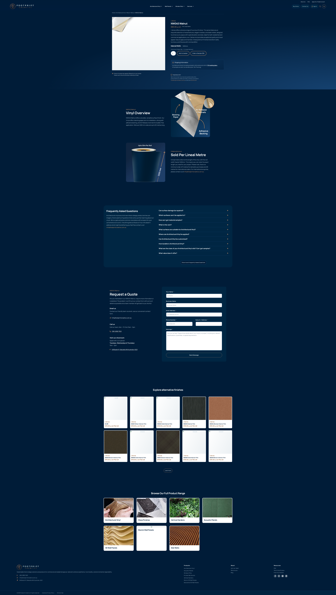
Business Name (171, 301)
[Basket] (324, 6)
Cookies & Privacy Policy (48, 593)
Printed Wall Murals (189, 575)
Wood (128, 12)
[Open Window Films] (184, 6)
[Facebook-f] (275, 576)
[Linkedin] (286, 576)
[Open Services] (193, 6)
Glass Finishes (144, 520)
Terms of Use (60, 593)
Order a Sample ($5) (198, 53)
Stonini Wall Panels (146, 530)
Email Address (171, 310)
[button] (168, 470)
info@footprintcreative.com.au (178, 80)
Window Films (188, 573)
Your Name (169, 292)
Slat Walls (175, 548)
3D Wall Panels (111, 548)
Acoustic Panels (210, 520)
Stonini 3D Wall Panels (190, 580)
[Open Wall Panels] (172, 6)
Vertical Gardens (178, 520)
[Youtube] (282, 576)
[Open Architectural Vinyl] (161, 6)
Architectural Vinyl (121, 12)
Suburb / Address (201, 320)
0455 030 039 (193, 80)
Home (113, 12)
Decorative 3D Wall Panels (191, 582)
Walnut (132, 12)
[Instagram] (278, 576)
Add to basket (183, 53)
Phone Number (171, 320)
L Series (173, 21)
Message (169, 329)
